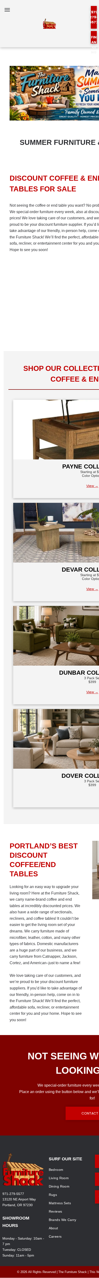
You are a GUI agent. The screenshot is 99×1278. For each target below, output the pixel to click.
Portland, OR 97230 (17, 1205)
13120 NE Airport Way (19, 1199)
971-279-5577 (13, 1194)
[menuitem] (70, 1170)
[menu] (7, 10)
